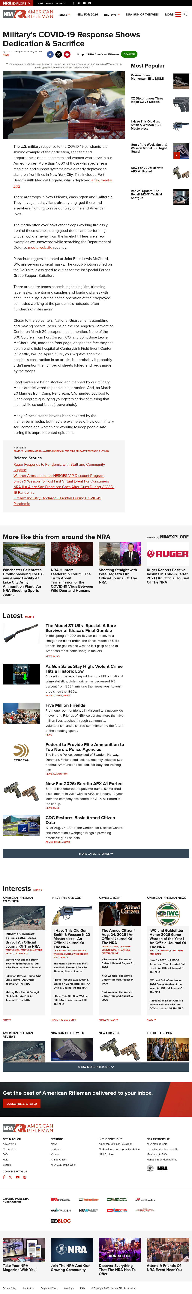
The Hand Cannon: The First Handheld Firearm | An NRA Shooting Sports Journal (71, 967)
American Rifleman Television (18, 899)
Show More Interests (116, 1067)
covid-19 (18, 451)
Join (40, 3)
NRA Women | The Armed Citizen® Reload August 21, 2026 (118, 963)
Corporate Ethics (49, 1288)
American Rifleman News (166, 898)
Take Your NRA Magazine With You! (20, 1267)
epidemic (70, 451)
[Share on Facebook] (50, 52)
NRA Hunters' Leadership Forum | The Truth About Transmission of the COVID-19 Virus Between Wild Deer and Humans (72, 580)
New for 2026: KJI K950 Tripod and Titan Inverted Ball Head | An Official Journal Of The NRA (167, 966)
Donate (60, 3)
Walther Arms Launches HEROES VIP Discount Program (59, 475)
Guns (56, 656)
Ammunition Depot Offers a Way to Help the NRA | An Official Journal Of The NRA (166, 1004)
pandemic (58, 451)
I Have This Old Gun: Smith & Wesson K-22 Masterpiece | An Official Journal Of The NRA (72, 939)
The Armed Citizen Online (116, 951)
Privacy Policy (9, 1288)
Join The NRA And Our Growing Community (70, 1267)
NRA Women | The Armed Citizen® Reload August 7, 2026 (117, 996)
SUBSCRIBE (22, 1104)
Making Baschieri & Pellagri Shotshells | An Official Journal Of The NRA (22, 996)
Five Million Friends (65, 705)
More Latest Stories (111, 854)
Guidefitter (162, 950)
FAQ (5, 1154)
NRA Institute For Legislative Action (119, 1149)
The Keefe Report (160, 1033)
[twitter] (58, 52)
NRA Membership (157, 1144)
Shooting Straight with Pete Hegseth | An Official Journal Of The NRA (118, 576)
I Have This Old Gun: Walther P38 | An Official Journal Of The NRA (71, 1000)
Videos (55, 1154)
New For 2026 (87, 14)
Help (5, 1159)
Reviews (110, 15)
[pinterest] (67, 52)
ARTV (6, 1019)
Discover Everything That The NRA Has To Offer (117, 1269)
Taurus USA (13, 950)
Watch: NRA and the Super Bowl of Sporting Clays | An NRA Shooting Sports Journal (23, 963)
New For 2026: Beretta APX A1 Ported (84, 783)
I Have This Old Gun (66, 898)
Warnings (69, 1288)
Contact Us (9, 1149)
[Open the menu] (178, 14)
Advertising (9, 1144)
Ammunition (60, 773)
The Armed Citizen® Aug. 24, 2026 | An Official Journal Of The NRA (118, 936)
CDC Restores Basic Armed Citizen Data (80, 820)
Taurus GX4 (21, 953)
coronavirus (43, 451)
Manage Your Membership (162, 1159)
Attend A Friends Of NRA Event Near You (164, 1267)
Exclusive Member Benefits (162, 1149)
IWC (152, 950)
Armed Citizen (54, 695)
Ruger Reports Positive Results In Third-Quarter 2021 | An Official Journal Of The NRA (168, 576)
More (28, 617)
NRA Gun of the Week (142, 14)
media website (40, 247)
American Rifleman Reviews (18, 1035)
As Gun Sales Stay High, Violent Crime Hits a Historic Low (84, 668)
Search (7, 1165)
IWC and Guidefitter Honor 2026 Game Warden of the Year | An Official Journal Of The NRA (168, 939)
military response (87, 451)
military (29, 451)
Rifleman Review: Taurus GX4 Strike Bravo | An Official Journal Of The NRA (23, 940)
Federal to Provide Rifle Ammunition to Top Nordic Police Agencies (85, 747)
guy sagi (104, 451)
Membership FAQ (157, 1154)
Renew (49, 3)
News (63, 15)
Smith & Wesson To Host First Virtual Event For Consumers (61, 481)
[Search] (185, 14)
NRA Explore (106, 1154)
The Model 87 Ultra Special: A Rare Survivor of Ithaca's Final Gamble (81, 628)
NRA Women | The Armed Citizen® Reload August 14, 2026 (118, 979)
